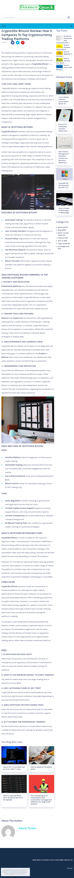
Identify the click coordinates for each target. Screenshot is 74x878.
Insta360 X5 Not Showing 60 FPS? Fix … (63, 185)
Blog (59, 230)
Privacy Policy (49, 860)
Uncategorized (63, 246)
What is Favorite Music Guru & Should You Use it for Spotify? (13, 798)
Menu (3, 26)
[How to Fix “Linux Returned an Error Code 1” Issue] (14, 755)
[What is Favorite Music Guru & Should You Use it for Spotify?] (14, 784)
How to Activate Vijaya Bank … (63, 47)
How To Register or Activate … (64, 54)
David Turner (27, 828)
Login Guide (62, 244)
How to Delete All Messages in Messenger (63, 210)
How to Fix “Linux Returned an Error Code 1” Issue (14, 768)
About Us (40, 860)
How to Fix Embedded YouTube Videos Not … (63, 127)
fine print (9, 872)
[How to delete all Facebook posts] (41, 755)
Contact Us (68, 860)
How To (60, 241)
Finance (61, 238)
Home (34, 860)
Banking (61, 227)
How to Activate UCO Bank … (63, 61)
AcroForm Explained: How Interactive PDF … (64, 39)
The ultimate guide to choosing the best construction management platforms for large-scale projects (41, 800)
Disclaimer (59, 860)
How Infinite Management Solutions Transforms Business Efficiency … (63, 157)
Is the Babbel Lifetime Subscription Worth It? (63, 100)
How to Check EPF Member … (64, 67)
